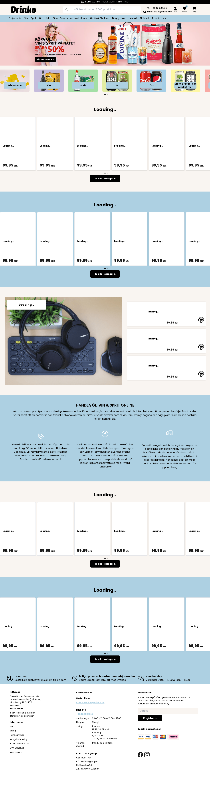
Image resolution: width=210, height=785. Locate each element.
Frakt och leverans (20, 743)
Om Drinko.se (17, 747)
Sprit (33, 18)
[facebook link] (140, 754)
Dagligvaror (119, 18)
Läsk (47, 18)
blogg (13, 730)
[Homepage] (21, 9)
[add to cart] (201, 320)
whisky (138, 415)
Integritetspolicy (18, 739)
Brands (156, 18)
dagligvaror (165, 415)
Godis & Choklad (99, 18)
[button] (168, 704)
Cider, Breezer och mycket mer (70, 18)
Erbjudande (15, 18)
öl (121, 415)
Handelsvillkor (17, 735)
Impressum (16, 752)
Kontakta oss (84, 692)
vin (124, 415)
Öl (40, 18)
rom (130, 415)
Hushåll (133, 18)
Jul (164, 18)
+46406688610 (84, 714)
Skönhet (144, 18)
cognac (147, 415)
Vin (26, 18)
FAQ (12, 726)
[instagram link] (147, 754)
